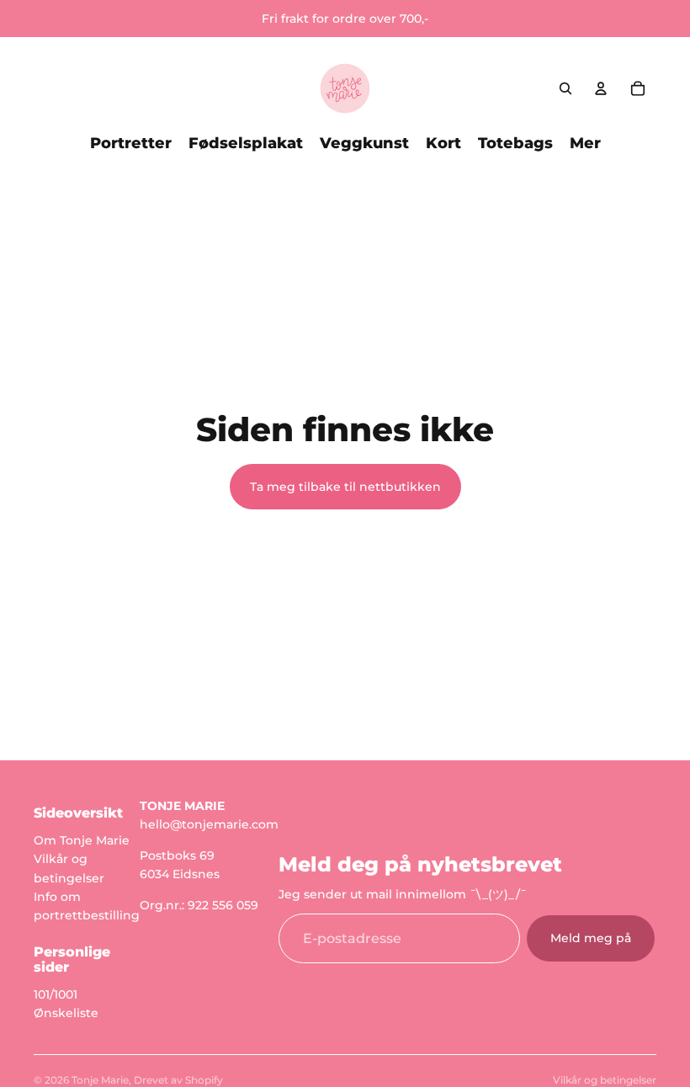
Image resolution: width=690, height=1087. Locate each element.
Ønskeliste (66, 1013)
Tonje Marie (100, 1080)
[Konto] (600, 88)
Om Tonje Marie (82, 840)
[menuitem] (585, 143)
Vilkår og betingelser (604, 1080)
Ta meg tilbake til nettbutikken (345, 486)
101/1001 (55, 994)
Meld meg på (590, 938)
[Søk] (565, 88)
